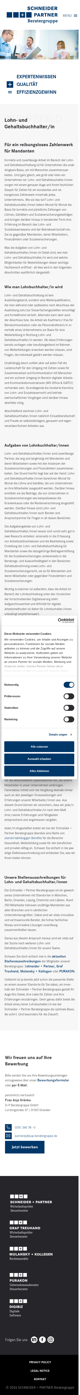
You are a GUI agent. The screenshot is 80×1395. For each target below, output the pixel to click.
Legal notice (40, 1371)
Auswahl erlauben (39, 758)
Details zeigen (58, 734)
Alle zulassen (39, 746)
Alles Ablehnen (39, 771)
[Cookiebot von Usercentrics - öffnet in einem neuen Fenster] (58, 620)
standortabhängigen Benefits (23, 838)
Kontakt (40, 1379)
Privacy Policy (40, 1362)
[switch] (69, 696)
